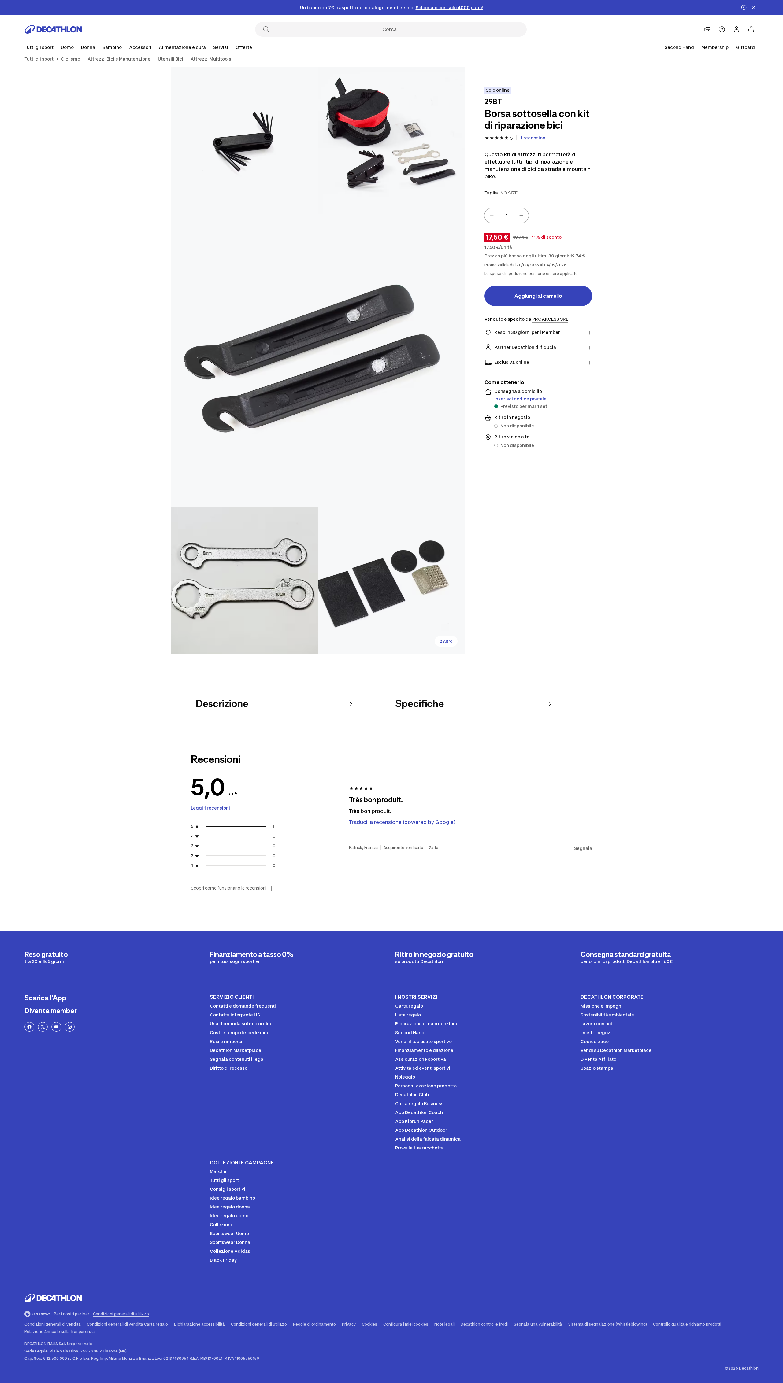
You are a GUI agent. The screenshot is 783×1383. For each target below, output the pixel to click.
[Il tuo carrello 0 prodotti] (751, 29)
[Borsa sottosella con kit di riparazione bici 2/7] (244, 140)
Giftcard (745, 47)
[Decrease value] (491, 215)
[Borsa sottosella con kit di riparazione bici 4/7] (244, 580)
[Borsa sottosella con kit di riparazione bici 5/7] (391, 580)
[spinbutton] (506, 215)
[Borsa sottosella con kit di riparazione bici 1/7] (391, 140)
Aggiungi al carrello (538, 296)
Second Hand (679, 47)
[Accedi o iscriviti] (736, 29)
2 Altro (446, 641)
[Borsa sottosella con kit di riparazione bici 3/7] (318, 360)
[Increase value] (521, 215)
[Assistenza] (721, 29)
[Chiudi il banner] (754, 7)
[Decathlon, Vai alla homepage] (53, 29)
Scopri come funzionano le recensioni (228, 888)
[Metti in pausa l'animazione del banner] (744, 7)
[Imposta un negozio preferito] (707, 29)
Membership (715, 47)
